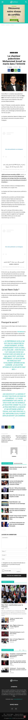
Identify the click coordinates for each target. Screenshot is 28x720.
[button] (26, 2)
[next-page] (5, 530)
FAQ (4, 714)
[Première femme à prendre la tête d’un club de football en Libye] (5, 510)
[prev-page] (2, 530)
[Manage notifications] (24, 717)
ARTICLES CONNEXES (7, 463)
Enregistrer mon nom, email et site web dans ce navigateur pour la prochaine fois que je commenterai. (13, 564)
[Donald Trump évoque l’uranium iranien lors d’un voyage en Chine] (5, 517)
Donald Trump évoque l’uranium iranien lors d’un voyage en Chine (18, 517)
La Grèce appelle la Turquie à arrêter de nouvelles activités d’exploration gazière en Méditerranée (7, 439)
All (19, 650)
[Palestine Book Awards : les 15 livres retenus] (5, 468)
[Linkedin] (19, 70)
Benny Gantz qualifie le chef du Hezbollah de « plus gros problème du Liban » (21, 438)
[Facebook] (9, 70)
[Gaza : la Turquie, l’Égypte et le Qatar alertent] (5, 640)
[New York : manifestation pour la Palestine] (14, 594)
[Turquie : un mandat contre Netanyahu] (5, 620)
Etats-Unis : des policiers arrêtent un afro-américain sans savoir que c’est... (18, 662)
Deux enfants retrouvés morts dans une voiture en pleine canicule (17, 475)
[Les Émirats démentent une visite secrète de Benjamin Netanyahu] (5, 524)
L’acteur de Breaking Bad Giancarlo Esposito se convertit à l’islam (16, 482)
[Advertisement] (14, 39)
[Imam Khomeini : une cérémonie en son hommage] (5, 503)
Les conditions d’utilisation (7, 715)
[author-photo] (14, 454)
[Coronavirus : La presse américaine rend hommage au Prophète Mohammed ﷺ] (5, 655)
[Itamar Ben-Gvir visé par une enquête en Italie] (5, 496)
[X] (12, 70)
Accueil (2, 24)
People (12, 24)
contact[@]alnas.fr (18, 699)
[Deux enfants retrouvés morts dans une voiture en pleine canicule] (5, 475)
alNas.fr (10, 718)
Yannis (2, 608)
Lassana (10, 67)
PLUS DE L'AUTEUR (18, 463)
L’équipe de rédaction (19, 714)
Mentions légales (10, 714)
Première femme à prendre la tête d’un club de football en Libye (17, 510)
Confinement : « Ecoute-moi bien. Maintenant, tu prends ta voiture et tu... (18, 670)
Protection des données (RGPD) (20, 715)
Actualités (8, 24)
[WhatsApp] (15, 70)
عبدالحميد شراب (23, 266)
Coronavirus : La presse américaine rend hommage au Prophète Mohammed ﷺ (18, 655)
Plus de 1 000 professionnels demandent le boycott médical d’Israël (17, 489)
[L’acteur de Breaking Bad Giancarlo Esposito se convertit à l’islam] (5, 482)
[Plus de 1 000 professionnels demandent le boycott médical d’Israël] (5, 489)
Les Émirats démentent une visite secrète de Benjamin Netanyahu (17, 524)
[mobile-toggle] (2, 2)
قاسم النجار (22, 169)
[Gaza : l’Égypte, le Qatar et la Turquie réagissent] (5, 627)
